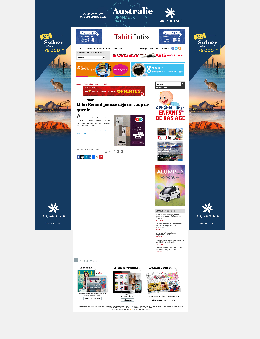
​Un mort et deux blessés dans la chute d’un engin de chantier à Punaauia (169, 225)
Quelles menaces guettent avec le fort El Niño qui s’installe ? (170, 241)
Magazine (118, 49)
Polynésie (90, 49)
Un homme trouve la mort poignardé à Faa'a (166, 234)
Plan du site (125, 309)
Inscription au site (144, 309)
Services (154, 49)
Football (103, 84)
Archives (164, 49)
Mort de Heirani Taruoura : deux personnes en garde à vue (169, 249)
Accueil (80, 49)
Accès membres (116, 309)
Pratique (144, 49)
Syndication (135, 309)
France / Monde (104, 49)
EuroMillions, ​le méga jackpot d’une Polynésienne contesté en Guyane (169, 216)
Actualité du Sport (91, 84)
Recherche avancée (161, 87)
